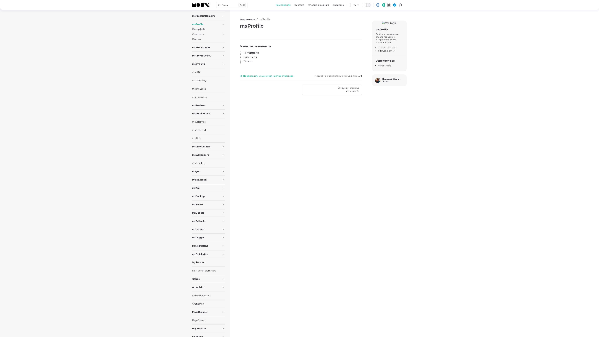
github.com (385, 50)
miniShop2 (384, 65)
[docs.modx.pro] (201, 5)
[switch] (368, 5)
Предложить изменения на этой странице (268, 76)
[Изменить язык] (356, 5)
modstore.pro (386, 47)
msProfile (382, 29)
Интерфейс (251, 52)
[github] (400, 5)
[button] (223, 15)
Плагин (248, 61)
